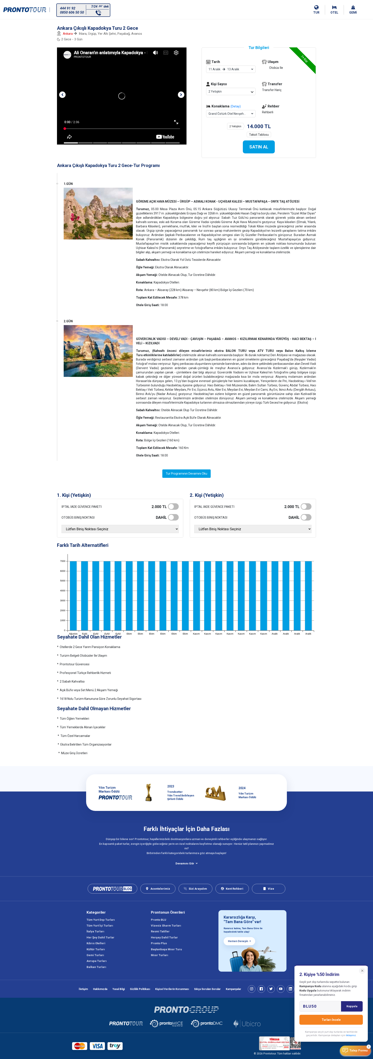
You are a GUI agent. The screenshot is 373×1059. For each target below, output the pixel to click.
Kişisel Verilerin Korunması (172, 989)
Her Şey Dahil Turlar (100, 937)
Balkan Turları (96, 967)
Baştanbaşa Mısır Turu (166, 949)
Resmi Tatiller (160, 931)
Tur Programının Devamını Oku (186, 473)
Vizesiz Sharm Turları (166, 925)
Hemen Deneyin (238, 941)
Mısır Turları (159, 955)
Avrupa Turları (97, 961)
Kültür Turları (96, 949)
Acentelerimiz (160, 888)
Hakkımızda (100, 989)
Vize (271, 888)
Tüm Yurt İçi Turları (100, 925)
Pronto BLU (158, 919)
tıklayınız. (351, 1035)
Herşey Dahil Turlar (164, 937)
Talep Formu (358, 1050)
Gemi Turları (95, 955)
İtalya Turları (95, 931)
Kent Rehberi (234, 888)
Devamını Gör (184, 863)
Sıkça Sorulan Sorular (207, 989)
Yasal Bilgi (118, 989)
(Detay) (236, 106)
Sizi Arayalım (198, 888)
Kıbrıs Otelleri (96, 943)
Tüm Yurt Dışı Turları (101, 919)
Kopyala (351, 1006)
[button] (62, 94)
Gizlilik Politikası (140, 989)
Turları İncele (331, 1019)
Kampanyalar (233, 989)
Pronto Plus (159, 943)
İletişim (83, 989)
